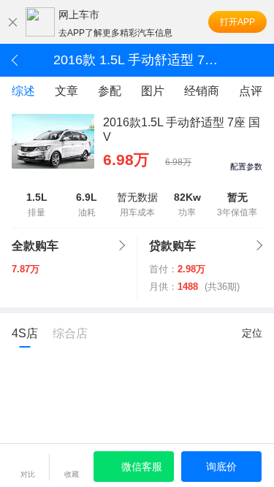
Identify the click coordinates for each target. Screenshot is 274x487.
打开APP (237, 22)
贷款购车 (172, 245)
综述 (23, 91)
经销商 (201, 91)
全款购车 (35, 245)
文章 (66, 91)
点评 (250, 91)
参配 (109, 91)
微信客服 (141, 466)
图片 (152, 91)
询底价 (221, 466)
